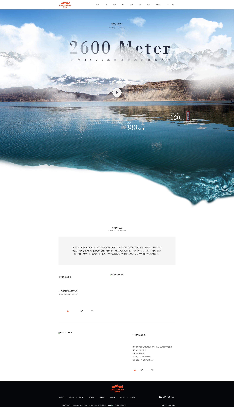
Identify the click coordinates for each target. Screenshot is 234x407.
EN (167, 4)
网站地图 (132, 397)
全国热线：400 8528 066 (168, 405)
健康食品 (91, 397)
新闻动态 (112, 397)
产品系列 (81, 397)
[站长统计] (110, 405)
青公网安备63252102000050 (97, 405)
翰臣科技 (124, 405)
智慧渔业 (71, 397)
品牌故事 (102, 397)
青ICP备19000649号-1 (67, 405)
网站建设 (117, 405)
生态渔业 (61, 397)
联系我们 (122, 397)
